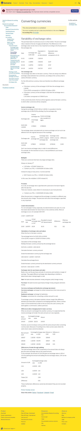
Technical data (9, 33)
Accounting (9, 37)
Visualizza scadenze (8, 88)
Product (15, 3)
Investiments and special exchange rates (14, 68)
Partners (43, 425)
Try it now (36, 32)
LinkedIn (46, 392)
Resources (44, 3)
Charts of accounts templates (8, 417)
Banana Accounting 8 (8, 24)
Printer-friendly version (28, 390)
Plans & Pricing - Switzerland (28, 413)
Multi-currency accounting (11, 43)
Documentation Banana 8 (10, 25)
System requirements (6, 415)
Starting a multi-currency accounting (14, 72)
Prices (26, 3)
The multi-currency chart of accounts (14, 79)
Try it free (75, 11)
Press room (64, 421)
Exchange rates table (13, 82)
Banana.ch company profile (68, 417)
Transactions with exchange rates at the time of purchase (15, 62)
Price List (23, 421)
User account (24, 417)
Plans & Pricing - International (28, 415)
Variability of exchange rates (73, 24)
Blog (30, 3)
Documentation (36, 3)
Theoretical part (13, 45)
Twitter (34, 392)
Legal (63, 419)
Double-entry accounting (10, 39)
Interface (8, 35)
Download (21, 3)
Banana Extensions (5, 419)
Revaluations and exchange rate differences (14, 57)
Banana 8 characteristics (12, 29)
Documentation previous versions (49, 421)
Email (52, 392)
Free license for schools (26, 419)
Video (42, 419)
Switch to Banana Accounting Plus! (10, 21)
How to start (44, 417)
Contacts (64, 424)
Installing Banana (10, 31)
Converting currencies (13, 52)
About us (64, 413)
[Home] (6, 3)
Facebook (40, 392)
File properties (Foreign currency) (14, 76)
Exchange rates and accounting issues (14, 49)
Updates (23, 424)
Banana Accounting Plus (24, 12)
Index (7, 27)
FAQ (42, 423)
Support (51, 3)
